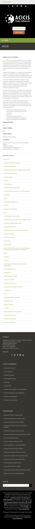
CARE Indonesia (8, 184)
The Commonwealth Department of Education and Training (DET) (18, 502)
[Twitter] (14, 355)
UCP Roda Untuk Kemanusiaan (12, 297)
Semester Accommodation (10, 396)
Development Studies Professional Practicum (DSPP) (17, 434)
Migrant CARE (7, 244)
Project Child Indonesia (10, 269)
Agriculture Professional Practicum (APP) (14, 418)
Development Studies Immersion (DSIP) (14, 431)
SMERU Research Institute (10, 276)
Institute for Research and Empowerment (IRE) (15, 230)
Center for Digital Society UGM (11, 187)
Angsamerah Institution (10, 166)
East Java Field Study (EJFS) (11, 438)
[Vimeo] (17, 355)
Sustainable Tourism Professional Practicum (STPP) (17, 470)
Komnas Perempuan (9, 234)
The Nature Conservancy (10, 283)
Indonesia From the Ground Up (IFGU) (13, 448)
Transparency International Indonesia (13, 287)
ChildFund (6, 195)
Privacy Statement (17, 518)
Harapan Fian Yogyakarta (10, 209)
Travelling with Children (10, 378)
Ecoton (5, 205)
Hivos (5, 212)
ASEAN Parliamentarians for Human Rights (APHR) (17, 170)
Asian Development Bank (10, 173)
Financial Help (7, 386)
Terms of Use (27, 517)
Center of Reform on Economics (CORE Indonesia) (17, 191)
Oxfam (5, 253)
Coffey (5, 198)
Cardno (6, 180)
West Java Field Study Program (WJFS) (14, 473)
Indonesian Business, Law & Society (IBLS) (15, 445)
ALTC (27, 507)
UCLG (5, 294)
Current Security (8, 371)
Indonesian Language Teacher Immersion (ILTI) (16, 455)
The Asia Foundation (9, 279)
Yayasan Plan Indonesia (10, 315)
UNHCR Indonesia (8, 304)
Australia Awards (8, 177)
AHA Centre (7, 159)
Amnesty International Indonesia (12, 163)
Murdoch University (16, 497)
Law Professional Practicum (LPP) (12, 462)
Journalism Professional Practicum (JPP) (14, 459)
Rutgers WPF (7, 272)
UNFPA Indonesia (8, 301)
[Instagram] (20, 355)
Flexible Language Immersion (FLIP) (13, 441)
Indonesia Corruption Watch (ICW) (12, 223)
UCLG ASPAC (6, 60)
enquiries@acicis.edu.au (12, 348)
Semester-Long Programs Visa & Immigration (15, 389)
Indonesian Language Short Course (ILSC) (15, 452)
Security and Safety (9, 375)
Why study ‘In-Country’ (9, 368)
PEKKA (6, 260)
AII (26, 501)
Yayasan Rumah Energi (10, 318)
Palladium (6, 256)
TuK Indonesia (7, 290)
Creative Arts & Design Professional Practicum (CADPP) (15, 426)
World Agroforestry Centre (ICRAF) (12, 311)
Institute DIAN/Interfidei (9, 227)
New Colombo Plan (25, 509)
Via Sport (6, 308)
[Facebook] (12, 355)
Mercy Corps (7, 241)
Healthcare (7, 382)
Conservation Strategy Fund (11, 202)
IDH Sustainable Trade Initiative (12, 216)
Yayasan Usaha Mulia (9, 322)
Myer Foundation (25, 505)
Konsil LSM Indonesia (9, 237)
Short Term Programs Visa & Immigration (14, 393)
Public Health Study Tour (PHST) (12, 466)
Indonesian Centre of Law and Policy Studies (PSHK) (17, 219)
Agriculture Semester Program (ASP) (13, 415)
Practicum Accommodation (10, 400)
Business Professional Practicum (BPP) (14, 422)
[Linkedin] (23, 355)
